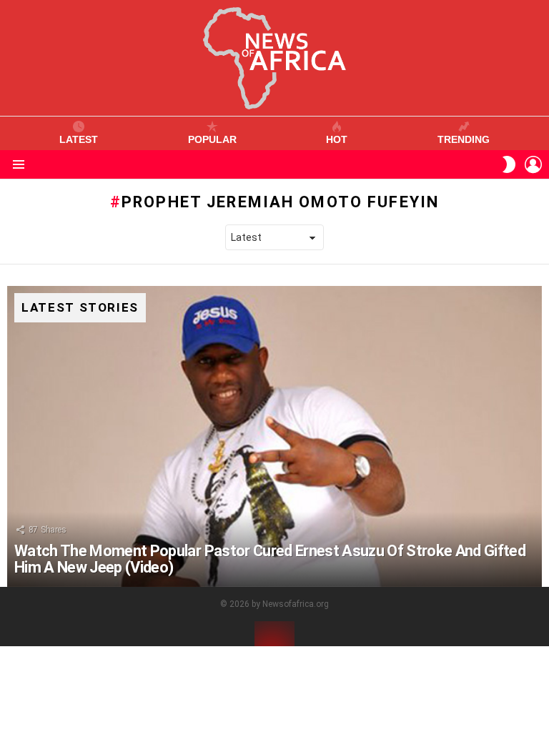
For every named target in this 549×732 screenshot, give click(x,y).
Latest (78, 139)
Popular (212, 139)
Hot (336, 139)
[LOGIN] (533, 164)
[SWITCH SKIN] (509, 164)
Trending (463, 139)
